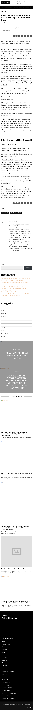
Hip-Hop (3, 11)
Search (3, 264)
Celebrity (4, 313)
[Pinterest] (19, 36)
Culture (3, 316)
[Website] (10, 253)
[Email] (31, 36)
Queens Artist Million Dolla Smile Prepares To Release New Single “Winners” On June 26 (15, 602)
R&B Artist (4, 333)
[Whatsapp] (25, 36)
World (3, 336)
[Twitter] (16, 36)
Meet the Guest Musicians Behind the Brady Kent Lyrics (16, 474)
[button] (30, 3)
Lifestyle (4, 325)
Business (4, 310)
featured (5, 212)
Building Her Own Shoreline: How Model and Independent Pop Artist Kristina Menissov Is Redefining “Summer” (13, 288)
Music (3, 327)
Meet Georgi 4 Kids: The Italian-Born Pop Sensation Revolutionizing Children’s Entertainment (14, 434)
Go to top (29, 707)
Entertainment (5, 319)
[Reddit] (28, 36)
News (2, 330)
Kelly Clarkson (15, 212)
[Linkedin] (22, 36)
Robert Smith (13, 222)
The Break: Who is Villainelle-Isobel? (11, 292)
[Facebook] (14, 36)
